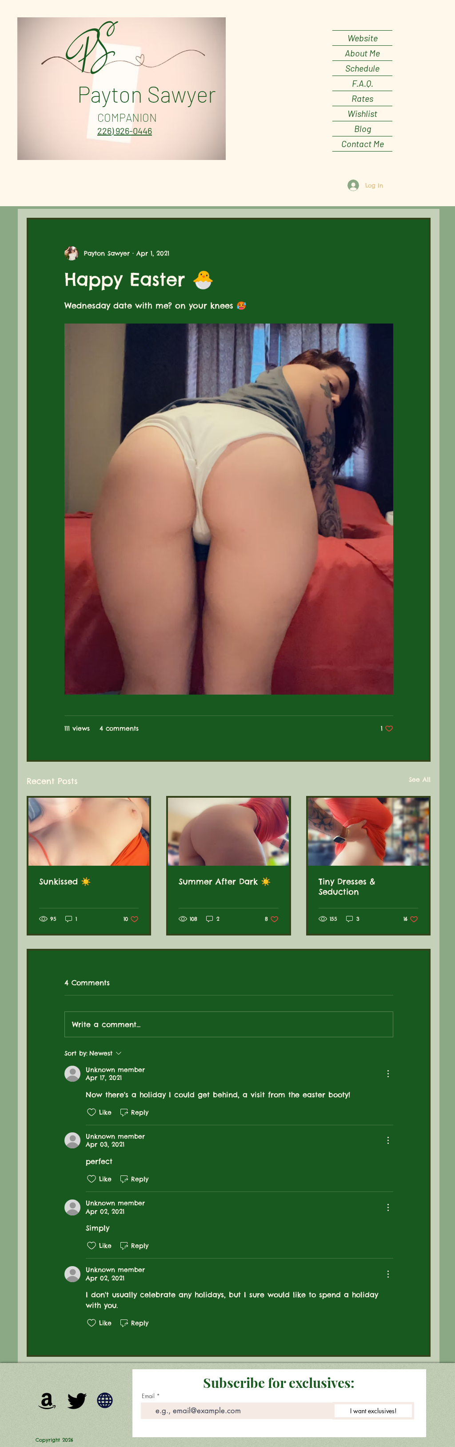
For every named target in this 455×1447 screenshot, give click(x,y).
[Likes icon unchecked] (91, 1112)
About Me (362, 53)
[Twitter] (77, 1400)
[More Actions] (388, 1073)
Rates (362, 98)
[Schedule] (105, 1400)
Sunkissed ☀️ (65, 881)
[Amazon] (47, 1400)
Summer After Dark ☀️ (225, 881)
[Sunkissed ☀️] (88, 832)
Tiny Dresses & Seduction (347, 886)
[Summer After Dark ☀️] (228, 832)
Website (362, 37)
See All (420, 779)
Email (148, 1396)
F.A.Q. (362, 83)
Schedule (362, 68)
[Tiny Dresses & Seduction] (368, 832)
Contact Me (362, 143)
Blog (362, 128)
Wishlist (362, 113)
